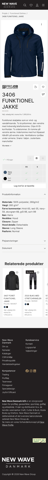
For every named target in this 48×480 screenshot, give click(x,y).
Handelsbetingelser (11, 364)
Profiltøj (5, 378)
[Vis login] (37, 5)
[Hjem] (9, 5)
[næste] (42, 50)
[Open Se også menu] (43, 94)
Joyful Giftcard (9, 392)
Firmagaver (7, 385)
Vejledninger (31, 351)
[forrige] (5, 50)
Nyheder (6, 350)
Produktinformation (11, 194)
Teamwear (7, 381)
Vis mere (5, 146)
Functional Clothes (18, 13)
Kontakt (29, 344)
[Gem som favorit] (31, 5)
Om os (5, 346)
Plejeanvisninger (10, 241)
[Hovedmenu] (43, 5)
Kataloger (6, 353)
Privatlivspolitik (8, 360)
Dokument (7, 248)
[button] (24, 50)
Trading (5, 374)
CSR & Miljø (7, 357)
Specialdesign (8, 388)
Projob (4, 13)
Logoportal (31, 347)
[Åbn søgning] (24, 5)
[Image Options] (41, 24)
